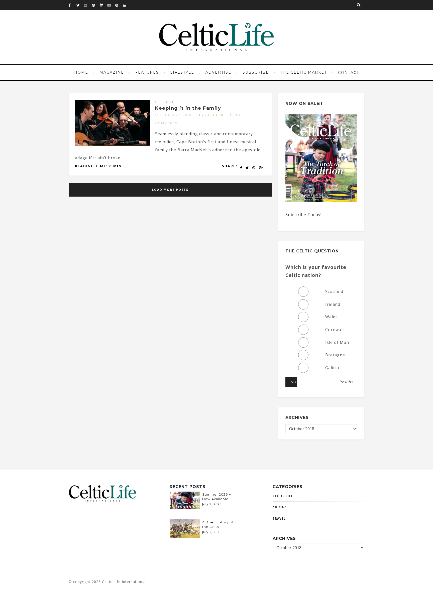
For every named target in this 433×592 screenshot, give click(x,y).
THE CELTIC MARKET (303, 72)
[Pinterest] (95, 5)
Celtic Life (166, 102)
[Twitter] (80, 5)
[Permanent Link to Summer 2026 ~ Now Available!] (185, 507)
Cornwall (334, 329)
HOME (81, 72)
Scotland (334, 291)
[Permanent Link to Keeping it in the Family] (112, 144)
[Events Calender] (103, 5)
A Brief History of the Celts (218, 524)
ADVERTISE (218, 72)
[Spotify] (119, 5)
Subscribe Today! (303, 214)
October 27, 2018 (173, 115)
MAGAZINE (111, 72)
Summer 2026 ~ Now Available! (216, 496)
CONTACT (348, 72)
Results (346, 382)
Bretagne (335, 355)
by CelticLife (213, 115)
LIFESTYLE (182, 72)
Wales (331, 317)
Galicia (332, 367)
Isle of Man (337, 342)
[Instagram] (88, 5)
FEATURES (147, 72)
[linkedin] (127, 5)
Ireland (332, 304)
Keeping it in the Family (188, 108)
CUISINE (280, 507)
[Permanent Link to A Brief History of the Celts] (185, 536)
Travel (279, 518)
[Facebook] (72, 5)
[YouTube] (111, 5)
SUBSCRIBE (256, 72)
